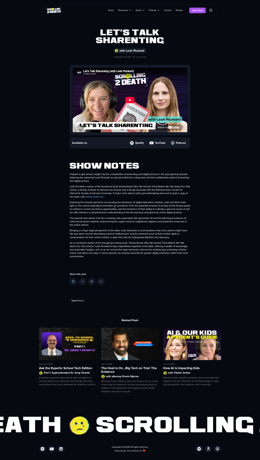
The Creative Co (134, 450)
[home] (54, 10)
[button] (124, 10)
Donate (179, 10)
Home (111, 10)
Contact (167, 10)
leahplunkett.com (94, 196)
